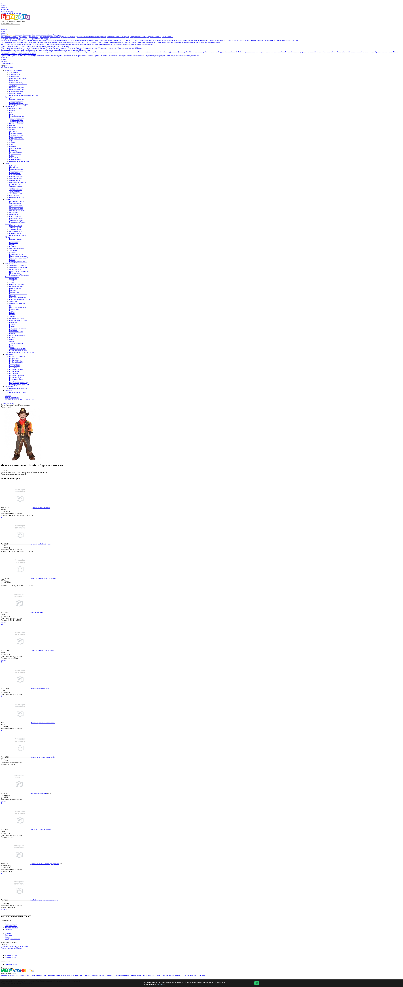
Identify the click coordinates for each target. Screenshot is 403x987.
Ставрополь (169, 975)
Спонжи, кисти (107, 42)
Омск (117, 975)
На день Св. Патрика (99, 56)
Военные (81, 52)
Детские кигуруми (30, 39)
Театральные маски (148, 44)
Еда (187, 52)
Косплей (234, 52)
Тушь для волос (189, 42)
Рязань (133, 975)
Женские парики (38, 46)
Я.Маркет (4, 946)
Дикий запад (164, 52)
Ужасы (372, 52)
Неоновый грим (68, 42)
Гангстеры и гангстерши (104, 52)
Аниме (31, 52)
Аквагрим (8, 42)
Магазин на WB (10, 957)
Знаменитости (213, 52)
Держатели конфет (52, 50)
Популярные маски (134, 44)
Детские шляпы (25, 48)
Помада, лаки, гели (81, 42)
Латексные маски (40, 44)
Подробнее (161, 984)
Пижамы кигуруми (44, 39)
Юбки (274, 40)
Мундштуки (143, 40)
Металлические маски (83, 44)
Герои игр (117, 52)
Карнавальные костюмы (9, 37)
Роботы (361, 52)
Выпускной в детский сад (189, 56)
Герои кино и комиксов (129, 52)
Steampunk (18, 52)
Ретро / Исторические (351, 52)
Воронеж (27, 975)
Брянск (3, 975)
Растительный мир (329, 52)
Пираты (288, 52)
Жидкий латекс (18, 42)
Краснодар (5, 9)
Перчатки (223, 40)
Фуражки (79, 48)
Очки (217, 40)
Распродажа (5, 57)
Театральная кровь (149, 42)
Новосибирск (109, 975)
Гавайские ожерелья (61, 40)
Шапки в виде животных (107, 48)
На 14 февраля (68, 56)
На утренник (175, 56)
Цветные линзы (292, 40)
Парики (43, 35)
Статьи (7, 937)
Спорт (367, 52)
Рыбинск (127, 975)
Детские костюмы (82, 37)
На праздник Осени (163, 56)
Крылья (115, 40)
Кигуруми (4, 39)
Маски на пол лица (68, 44)
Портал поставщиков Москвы (11, 948)
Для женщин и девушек (57, 37)
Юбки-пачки (281, 40)
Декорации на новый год (18, 50)
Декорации (57, 35)
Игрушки (221, 52)
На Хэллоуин (112, 56)
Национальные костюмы (268, 52)
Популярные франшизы (305, 52)
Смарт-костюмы (167, 37)
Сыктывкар (178, 975)
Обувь (206, 40)
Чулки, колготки (266, 40)
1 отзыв (3, 622)
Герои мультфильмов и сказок (149, 52)
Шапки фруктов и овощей (126, 48)
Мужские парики (50, 46)
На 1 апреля (122, 56)
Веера (36, 40)
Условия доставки (11, 928)
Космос (228, 52)
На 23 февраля (78, 56)
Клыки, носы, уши (44, 42)
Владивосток (11, 975)
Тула (184, 975)
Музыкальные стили (251, 52)
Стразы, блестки (137, 42)
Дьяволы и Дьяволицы (177, 52)
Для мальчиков (33, 37)
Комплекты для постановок (69, 50)
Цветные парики (63, 46)
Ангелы (25, 52)
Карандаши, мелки (30, 42)
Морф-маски (107, 44)
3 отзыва (4, 909)
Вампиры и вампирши (42, 52)
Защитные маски (28, 44)
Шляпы (49, 35)
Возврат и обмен (11, 926)
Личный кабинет (7, 63)
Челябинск (193, 975)
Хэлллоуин (11, 35)
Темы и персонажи (7, 52)
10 (2, 624)
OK (257, 983)
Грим (33, 35)
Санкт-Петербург (148, 975)
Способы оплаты (11, 924)
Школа (395, 52)
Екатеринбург (36, 975)
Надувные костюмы (154, 37)
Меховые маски (97, 44)
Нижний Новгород (97, 975)
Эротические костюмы (9, 54)
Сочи (163, 975)
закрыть (4, 61)
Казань (50, 975)
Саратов (157, 975)
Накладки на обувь (168, 40)
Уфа (187, 975)
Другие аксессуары (76, 40)
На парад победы (149, 56)
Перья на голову (233, 40)
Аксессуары (27, 35)
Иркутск (44, 975)
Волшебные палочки (46, 40)
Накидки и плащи (155, 40)
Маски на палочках (54, 44)
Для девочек (23, 37)
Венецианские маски (13, 44)
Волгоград (20, 975)
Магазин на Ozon (11, 955)
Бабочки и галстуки (17, 40)
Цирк (391, 52)
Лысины (136, 40)
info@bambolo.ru (15, 13)
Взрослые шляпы (13, 48)
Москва (87, 975)
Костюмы (18, 35)
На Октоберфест (42, 56)
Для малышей (44, 37)
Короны (42, 48)
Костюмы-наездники (121, 37)
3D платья (110, 37)
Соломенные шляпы (60, 48)
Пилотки (49, 48)
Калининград (58, 975)
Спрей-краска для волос (121, 42)
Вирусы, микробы (71, 52)
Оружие (212, 40)
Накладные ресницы (196, 40)
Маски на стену (85, 50)
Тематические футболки (97, 37)
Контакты (8, 935)
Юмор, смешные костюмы (27, 54)
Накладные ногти (182, 40)
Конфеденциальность (12, 939)
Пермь (121, 975)
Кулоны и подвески (125, 40)
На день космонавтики (135, 56)
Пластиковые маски (120, 44)
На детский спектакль (17, 56)
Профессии (318, 52)
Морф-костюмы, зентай (138, 37)
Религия (340, 52)
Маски (38, 35)
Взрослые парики (13, 46)
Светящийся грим (95, 42)
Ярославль (201, 975)
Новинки (4, 59)
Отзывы (8, 933)
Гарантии (8, 929)
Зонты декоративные (90, 40)
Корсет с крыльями (105, 40)
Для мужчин (70, 37)
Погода (294, 52)
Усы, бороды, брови (203, 42)
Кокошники (35, 48)
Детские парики (25, 46)
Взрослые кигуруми (16, 39)
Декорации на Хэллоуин (36, 50)
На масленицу (30, 56)
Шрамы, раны (215, 42)
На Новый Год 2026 (55, 56)
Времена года (90, 52)
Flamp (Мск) (23, 946)
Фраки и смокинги (382, 52)
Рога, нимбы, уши (253, 40)
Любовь (240, 52)
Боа (32, 40)
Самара (138, 975)
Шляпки (139, 48)
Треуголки (71, 48)
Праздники (5, 56)
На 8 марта (88, 56)
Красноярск (75, 975)
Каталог (4, 35)
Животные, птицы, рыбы (198, 52)
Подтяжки (242, 40)
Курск (82, 975)
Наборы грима (57, 42)
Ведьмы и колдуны (57, 52)
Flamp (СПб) (13, 946)
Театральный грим (163, 42)
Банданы (27, 40)
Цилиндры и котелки (90, 48)
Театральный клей (177, 42)
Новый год (281, 52)
